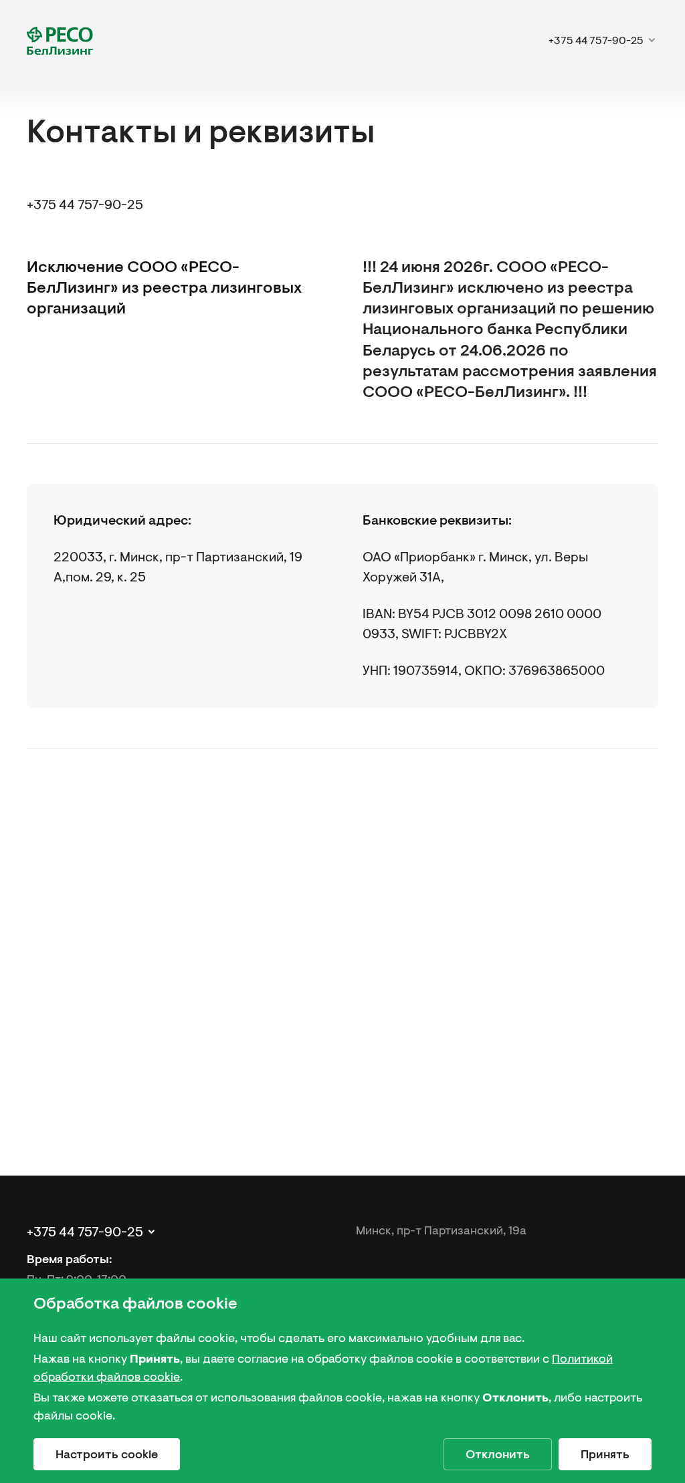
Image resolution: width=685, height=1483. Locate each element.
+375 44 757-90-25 (85, 204)
